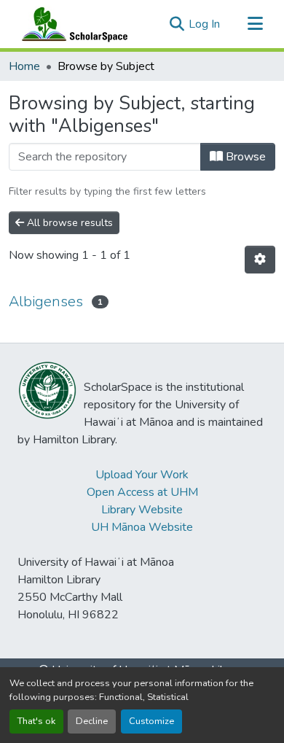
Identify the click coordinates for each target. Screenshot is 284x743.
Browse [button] (244, 157)
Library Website (142, 510)
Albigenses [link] (46, 301)
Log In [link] (204, 24)
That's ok (36, 721)
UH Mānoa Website (142, 527)
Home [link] (24, 66)
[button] (71, 24)
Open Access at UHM (142, 492)
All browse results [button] (68, 223)
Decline (92, 721)
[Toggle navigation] (254, 24)
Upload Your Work (142, 475)
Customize (151, 721)
